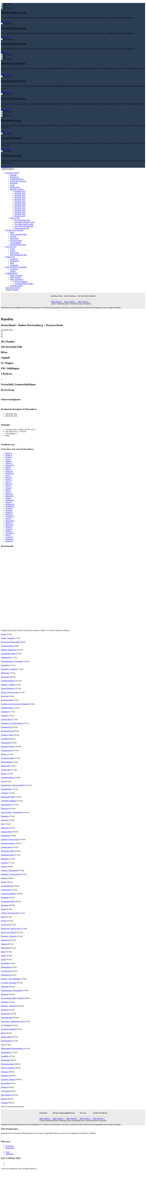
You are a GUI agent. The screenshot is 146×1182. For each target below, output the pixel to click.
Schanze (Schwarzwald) (9, 692)
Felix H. (8, 486)
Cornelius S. (9, 517)
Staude (3, 956)
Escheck (4, 921)
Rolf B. (8, 467)
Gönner (13, 271)
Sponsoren (14, 269)
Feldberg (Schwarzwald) (10, 913)
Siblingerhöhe (6, 657)
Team (12, 263)
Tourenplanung (15, 243)
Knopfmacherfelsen (8, 843)
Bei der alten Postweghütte (10, 642)
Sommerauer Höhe (7, 901)
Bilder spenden (15, 277)
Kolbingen (5, 816)
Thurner (4, 867)
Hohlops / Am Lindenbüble (11, 979)
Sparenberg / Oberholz (9, 669)
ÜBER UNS (10, 257)
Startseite (13, 175)
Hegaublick (5, 665)
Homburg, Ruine (7, 735)
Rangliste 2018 (20, 202)
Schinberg (4, 1103)
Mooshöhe (5, 897)
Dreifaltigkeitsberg (7, 777)
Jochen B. (9, 508)
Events (12, 251)
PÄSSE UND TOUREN (14, 230)
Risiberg (4, 754)
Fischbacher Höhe (7, 758)
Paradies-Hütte (6, 1037)
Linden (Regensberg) (8, 894)
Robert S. (8, 502)
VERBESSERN (11, 273)
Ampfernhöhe (6, 1052)
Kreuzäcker (5, 677)
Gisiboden (4, 1002)
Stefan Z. (8, 531)
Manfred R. (9, 496)
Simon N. (8, 484)
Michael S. (9, 494)
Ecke (3, 1045)
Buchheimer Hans (7, 855)
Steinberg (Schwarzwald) (10, 839)
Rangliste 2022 (20, 210)
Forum (12, 249)
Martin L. (8, 461)
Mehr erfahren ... (57, 302)
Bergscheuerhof (6, 700)
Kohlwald (4, 696)
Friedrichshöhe (6, 789)
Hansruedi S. (10, 521)
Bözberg (4, 1099)
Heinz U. (8, 453)
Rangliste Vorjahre (16, 189)
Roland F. (9, 527)
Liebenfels (4, 793)
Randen (4, 634)
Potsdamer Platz (6, 1017)
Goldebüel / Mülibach (9, 801)
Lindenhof (4, 712)
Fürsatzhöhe (5, 836)
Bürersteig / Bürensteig (9, 1006)
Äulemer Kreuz (6, 847)
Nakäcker (4, 863)
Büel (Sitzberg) (6, 1095)
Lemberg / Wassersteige (9, 870)
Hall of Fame (15, 218)
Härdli (3, 917)
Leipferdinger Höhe (8, 654)
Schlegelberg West (7, 851)
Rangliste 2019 (20, 204)
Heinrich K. (9, 473)
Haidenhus (5, 859)
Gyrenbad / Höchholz (9, 983)
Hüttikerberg (5, 975)
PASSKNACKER (12, 173)
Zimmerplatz (5, 1060)
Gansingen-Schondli (8, 1029)
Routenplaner (6, 74)
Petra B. (8, 498)
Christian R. (9, 533)
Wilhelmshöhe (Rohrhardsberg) (12, 1048)
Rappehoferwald (7, 731)
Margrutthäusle (6, 762)
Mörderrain (5, 673)
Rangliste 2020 (20, 206)
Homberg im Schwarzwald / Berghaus (15, 704)
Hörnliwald (5, 766)
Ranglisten (14, 183)
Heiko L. (8, 519)
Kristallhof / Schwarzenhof (10, 874)
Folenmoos (5, 987)
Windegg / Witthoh (7, 685)
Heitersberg (5, 1076)
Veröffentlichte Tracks (18, 245)
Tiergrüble (4, 1056)
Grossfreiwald (6, 971)
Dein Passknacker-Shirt (18, 255)
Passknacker (5, 131)
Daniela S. (9, 512)
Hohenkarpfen (6, 727)
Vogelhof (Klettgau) (8, 681)
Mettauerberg (5, 967)
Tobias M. (9, 471)
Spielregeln (14, 265)
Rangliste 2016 (20, 197)
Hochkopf (4, 1010)
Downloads (14, 238)
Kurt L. (8, 476)
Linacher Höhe (6, 832)
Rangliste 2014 (20, 193)
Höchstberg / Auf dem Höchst (11, 723)
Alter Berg (5, 820)
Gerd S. (8, 459)
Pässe (12, 232)
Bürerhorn (4, 994)
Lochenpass (5, 1091)
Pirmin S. (8, 455)
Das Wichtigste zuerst (22, 220)
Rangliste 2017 (20, 200)
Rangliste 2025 (20, 216)
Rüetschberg (5, 1014)
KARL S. (8, 457)
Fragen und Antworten (18, 181)
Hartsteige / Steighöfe (8, 936)
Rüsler (3, 1033)
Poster (12, 185)
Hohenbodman (6, 1041)
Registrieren (14, 177)
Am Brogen (5, 925)
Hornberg (4, 1087)
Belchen (4, 774)
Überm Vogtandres (7, 1068)
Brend (3, 952)
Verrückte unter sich (22, 228)
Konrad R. (9, 541)
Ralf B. (8, 490)
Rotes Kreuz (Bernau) (9, 932)
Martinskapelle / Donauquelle (11, 990)
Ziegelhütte (5, 963)
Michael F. (9, 523)
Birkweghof (5, 948)
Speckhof (4, 716)
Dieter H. (8, 478)
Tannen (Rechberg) (8, 688)
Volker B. (8, 529)
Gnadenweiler (6, 890)
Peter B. (8, 482)
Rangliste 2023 (20, 212)
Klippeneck (5, 808)
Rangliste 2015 (20, 195)
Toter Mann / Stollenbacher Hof (12, 1021)
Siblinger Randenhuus (9, 650)
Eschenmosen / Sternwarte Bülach (13, 785)
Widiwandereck (6, 805)
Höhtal (3, 909)
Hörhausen (5, 828)
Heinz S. (8, 469)
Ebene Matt (5, 1083)
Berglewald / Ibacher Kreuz (11, 928)
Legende (13, 236)
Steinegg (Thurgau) (8, 747)
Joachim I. (9, 510)
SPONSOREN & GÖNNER (16, 267)
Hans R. (8, 492)
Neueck (4, 882)
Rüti (2, 824)
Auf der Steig (6, 770)
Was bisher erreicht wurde (24, 224)
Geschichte (14, 259)
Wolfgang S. (9, 500)
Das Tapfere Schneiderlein (24, 226)
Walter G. (8, 480)
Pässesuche (5, 22)
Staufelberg (5, 739)
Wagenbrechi (5, 743)
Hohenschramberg (7, 1064)
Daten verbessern (16, 275)
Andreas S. (9, 537)
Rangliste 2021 (20, 208)
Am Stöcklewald (7, 886)
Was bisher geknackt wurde (24, 222)
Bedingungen (15, 187)
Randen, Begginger (8, 638)
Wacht (3, 959)
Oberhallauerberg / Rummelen (12, 661)
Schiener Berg (6, 719)
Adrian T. (8, 463)
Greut (3, 781)
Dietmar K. (9, 539)
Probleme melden (16, 286)
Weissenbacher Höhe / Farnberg (12, 998)
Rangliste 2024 (20, 214)
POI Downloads (16, 241)
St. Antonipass (6, 1025)
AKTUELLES (10, 247)
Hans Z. (8, 535)
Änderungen (14, 253)
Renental (4, 878)
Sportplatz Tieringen (8, 1079)
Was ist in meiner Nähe (18, 234)
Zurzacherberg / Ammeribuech (12, 812)
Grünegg (4, 944)
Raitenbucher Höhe (8, 797)
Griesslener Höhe (7, 646)
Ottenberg (4, 1072)
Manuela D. (9, 465)
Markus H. (9, 525)
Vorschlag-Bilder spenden (24, 284)
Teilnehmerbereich (16, 179)
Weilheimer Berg (7, 708)
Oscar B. (8, 488)
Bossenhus (5, 905)
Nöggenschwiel (6, 750)
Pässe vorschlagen (16, 279)
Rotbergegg (5, 940)
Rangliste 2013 (20, 191)
